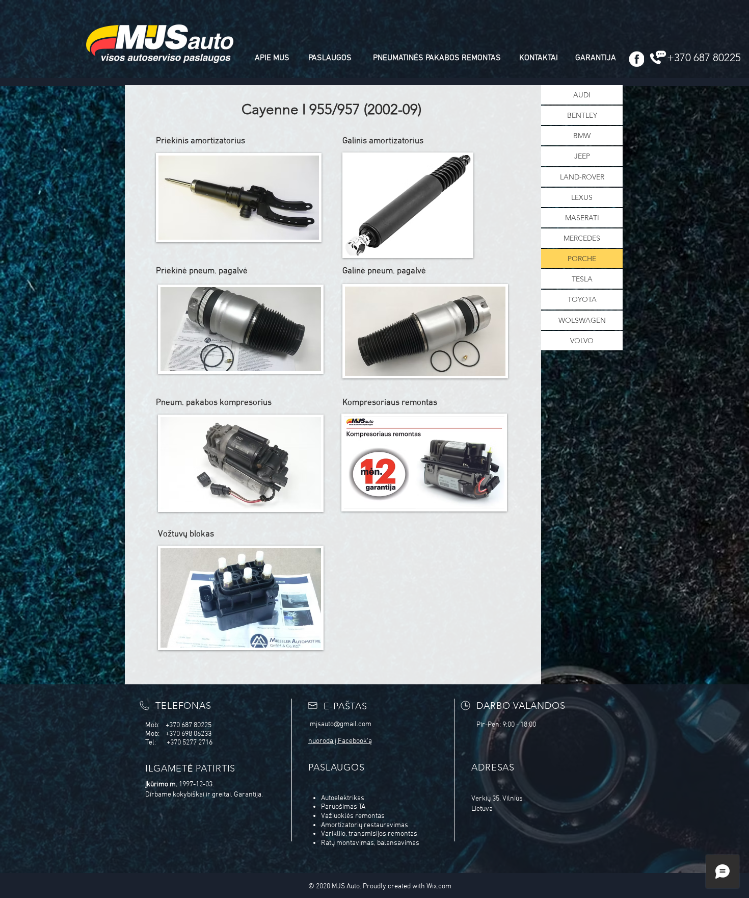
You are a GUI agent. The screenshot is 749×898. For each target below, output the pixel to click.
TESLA (582, 279)
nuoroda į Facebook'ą (340, 741)
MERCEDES (582, 238)
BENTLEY (582, 115)
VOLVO (582, 340)
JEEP (582, 156)
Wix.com (438, 886)
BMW (582, 135)
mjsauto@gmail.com (340, 724)
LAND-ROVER (582, 177)
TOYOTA (582, 299)
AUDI (582, 94)
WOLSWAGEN (582, 320)
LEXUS (582, 197)
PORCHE (582, 258)
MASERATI (582, 217)
